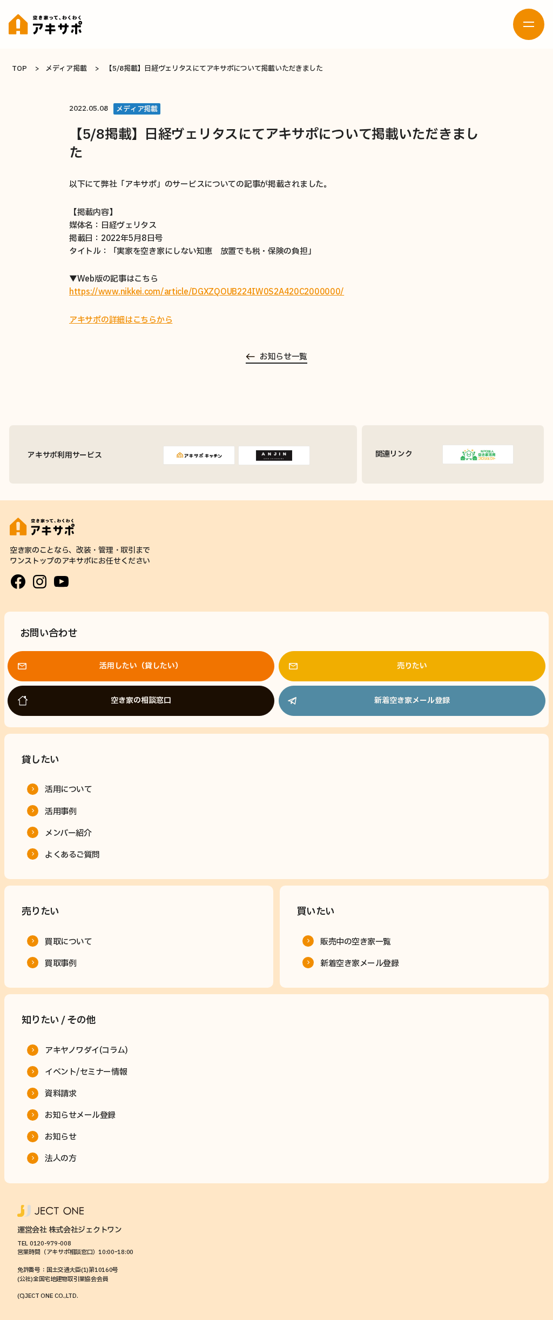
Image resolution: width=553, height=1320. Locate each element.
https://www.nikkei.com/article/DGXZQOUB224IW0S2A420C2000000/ (206, 292)
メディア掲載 (65, 68)
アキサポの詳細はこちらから (120, 320)
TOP (19, 68)
